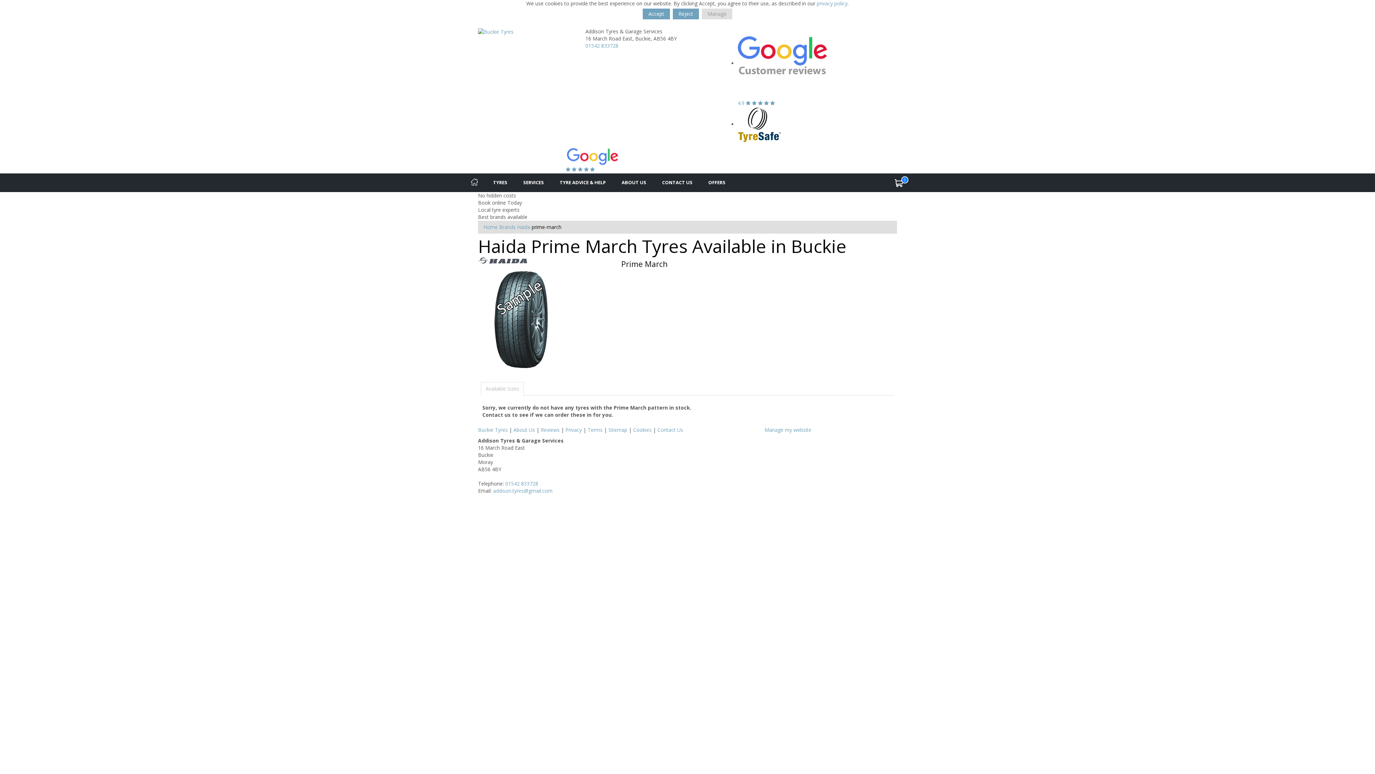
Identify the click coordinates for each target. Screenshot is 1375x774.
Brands (507, 227)
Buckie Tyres (493, 429)
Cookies (642, 429)
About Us (634, 182)
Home (490, 227)
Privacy (573, 429)
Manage (717, 13)
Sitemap (617, 429)
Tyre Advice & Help (583, 182)
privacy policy (832, 3)
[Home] (474, 182)
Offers (716, 182)
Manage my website (787, 429)
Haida (523, 227)
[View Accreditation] (760, 124)
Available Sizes (502, 388)
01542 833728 (601, 45)
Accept (656, 13)
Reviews (550, 429)
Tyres (500, 182)
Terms (595, 429)
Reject (686, 13)
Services (533, 182)
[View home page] (495, 31)
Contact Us (677, 182)
